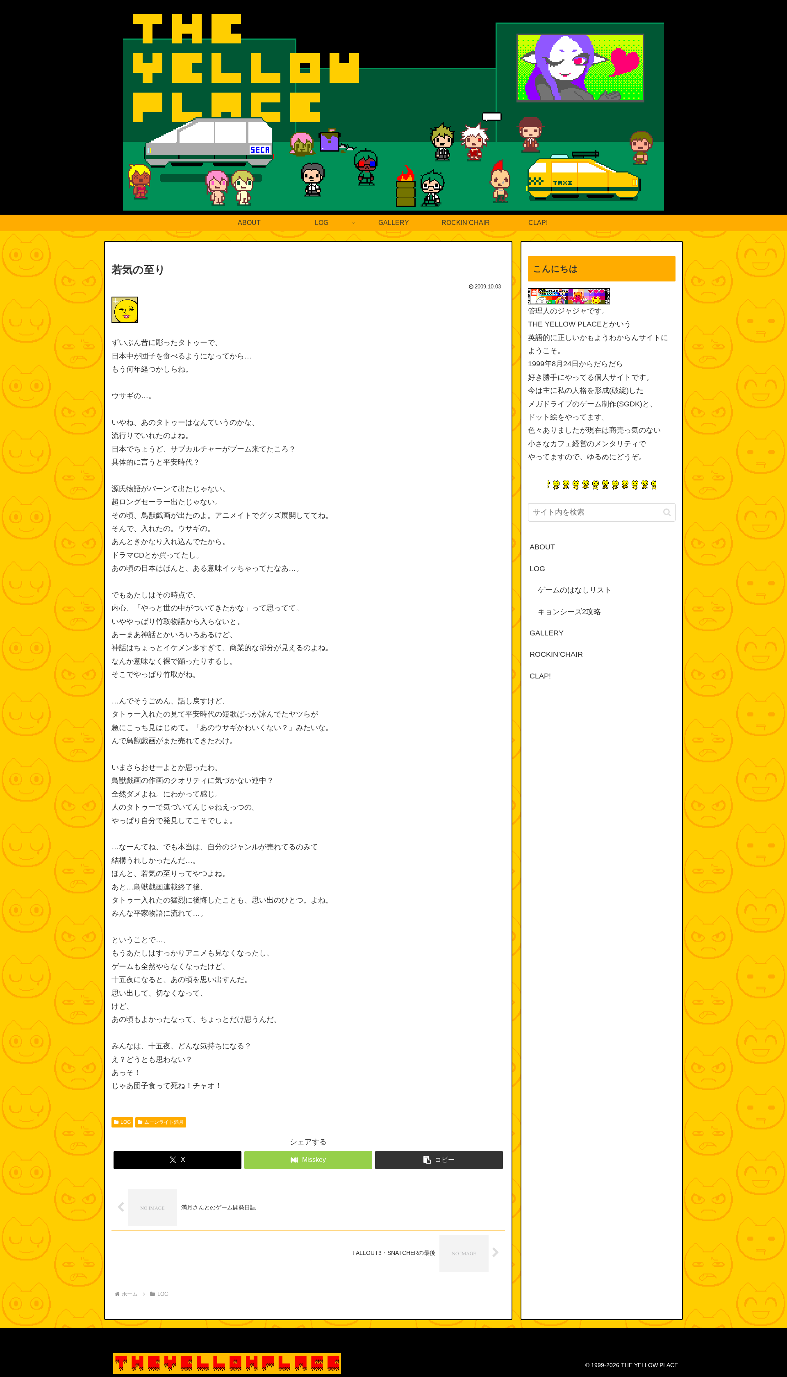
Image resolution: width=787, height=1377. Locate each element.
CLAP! (540, 676)
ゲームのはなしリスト (575, 590)
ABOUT (542, 547)
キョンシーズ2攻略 (569, 612)
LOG (126, 1122)
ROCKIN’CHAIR (556, 654)
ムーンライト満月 (164, 1122)
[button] (439, 1160)
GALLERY (547, 633)
